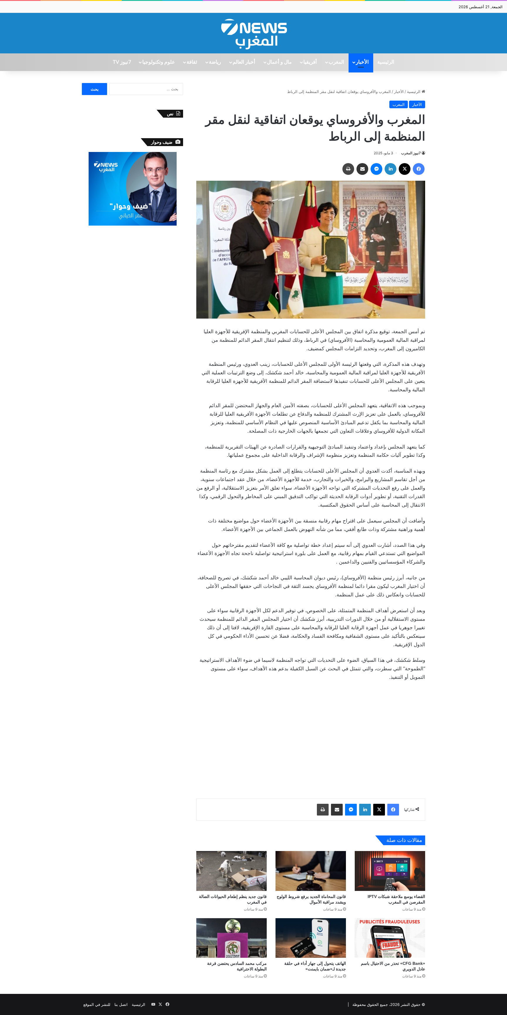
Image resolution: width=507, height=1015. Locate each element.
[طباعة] (348, 169)
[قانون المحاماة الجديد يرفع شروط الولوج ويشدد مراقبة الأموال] (311, 871)
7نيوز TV (122, 62)
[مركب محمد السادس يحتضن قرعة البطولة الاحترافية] (231, 938)
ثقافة (192, 62)
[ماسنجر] (376, 169)
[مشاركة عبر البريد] (362, 169)
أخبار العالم (244, 62)
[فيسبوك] (419, 169)
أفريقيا (310, 62)
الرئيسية (385, 62)
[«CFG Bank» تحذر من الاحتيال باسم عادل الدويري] (390, 938)
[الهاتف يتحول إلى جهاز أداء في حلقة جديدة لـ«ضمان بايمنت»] (311, 938)
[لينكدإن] (390, 169)
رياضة (215, 62)
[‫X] (404, 169)
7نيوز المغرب (411, 153)
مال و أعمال (279, 62)
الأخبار (362, 62)
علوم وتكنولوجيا (158, 62)
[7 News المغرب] (253, 33)
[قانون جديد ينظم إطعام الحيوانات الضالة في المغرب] (231, 871)
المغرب (336, 62)
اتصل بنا (121, 1004)
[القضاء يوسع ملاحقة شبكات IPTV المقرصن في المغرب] (390, 871)
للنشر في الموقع (96, 1004)
